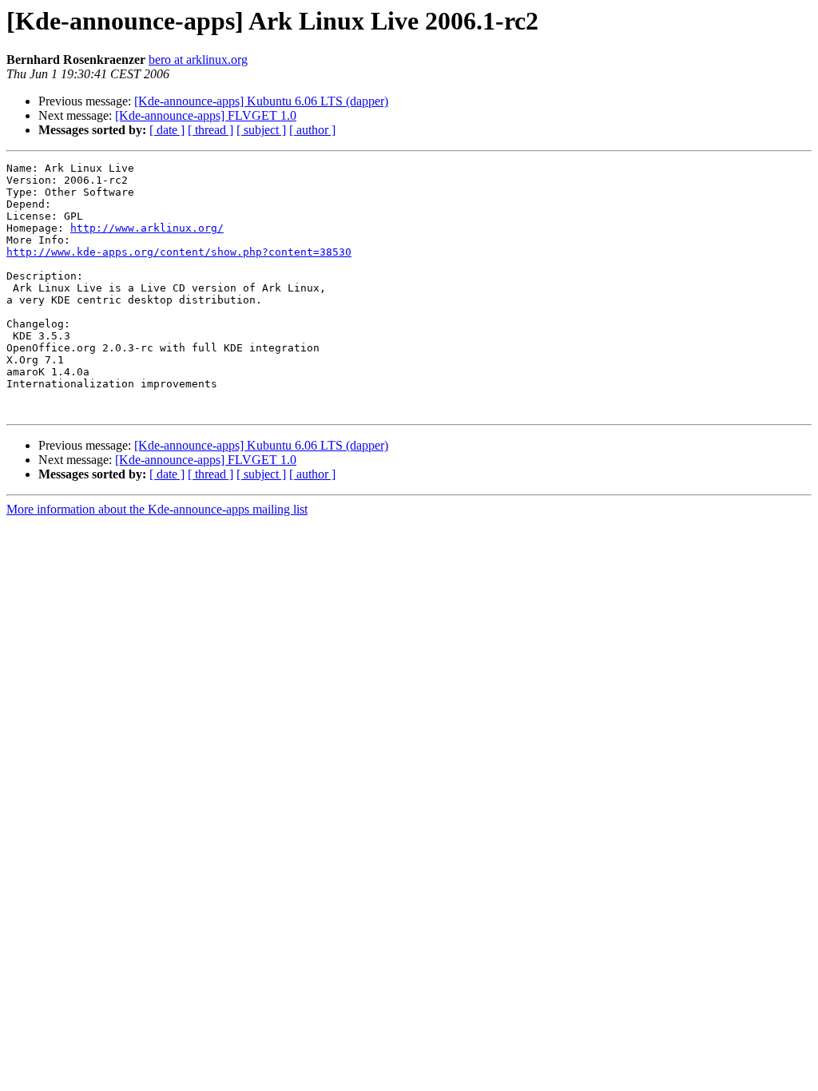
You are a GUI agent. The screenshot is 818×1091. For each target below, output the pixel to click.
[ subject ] (261, 130)
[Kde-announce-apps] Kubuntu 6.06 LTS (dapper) (261, 101)
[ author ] (312, 130)
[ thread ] (210, 130)
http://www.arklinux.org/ (147, 228)
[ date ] (167, 130)
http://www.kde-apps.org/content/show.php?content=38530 (178, 252)
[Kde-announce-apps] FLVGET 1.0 (205, 115)
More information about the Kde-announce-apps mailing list (157, 509)
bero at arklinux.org (198, 59)
